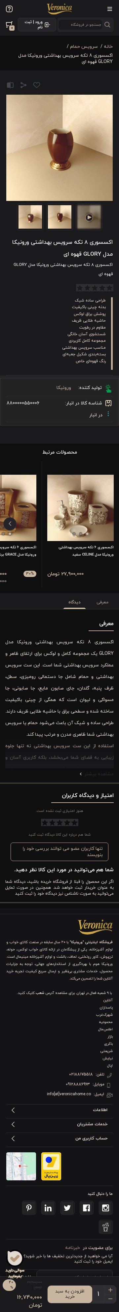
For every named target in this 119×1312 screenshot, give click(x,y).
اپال (110, 1065)
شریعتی (106, 1051)
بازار (110, 1036)
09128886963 (78, 1084)
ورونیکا (64, 388)
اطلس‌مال (105, 1029)
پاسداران (106, 1007)
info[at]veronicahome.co (69, 1094)
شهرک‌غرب (104, 1014)
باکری (108, 1043)
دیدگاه (74, 602)
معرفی (102, 602)
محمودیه (106, 1022)
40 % (11, 1285)
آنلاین (108, 1000)
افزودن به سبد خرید (69, 1294)
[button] (87, 533)
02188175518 (81, 1074)
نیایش (107, 1058)
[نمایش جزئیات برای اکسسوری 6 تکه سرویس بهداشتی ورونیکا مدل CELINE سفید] (80, 508)
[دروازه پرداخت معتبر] (51, 1166)
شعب (40, 993)
